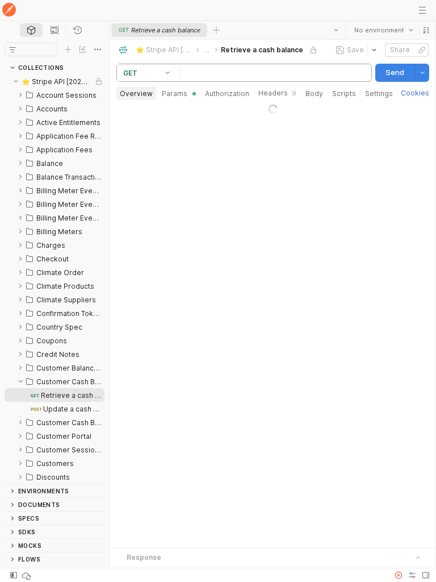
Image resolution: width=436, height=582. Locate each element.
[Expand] (20, 94)
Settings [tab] (379, 93)
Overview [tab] (136, 93)
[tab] (31, 30)
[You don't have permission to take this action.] (216, 30)
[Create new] (68, 49)
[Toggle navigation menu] (422, 10)
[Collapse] (15, 81)
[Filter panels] (12, 49)
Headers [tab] (277, 93)
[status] (27, 575)
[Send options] (422, 73)
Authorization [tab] (227, 93)
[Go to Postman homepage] (9, 10)
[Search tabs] (335, 30)
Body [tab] (314, 93)
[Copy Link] (421, 50)
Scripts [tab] (344, 93)
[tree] (54, 279)
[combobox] (383, 30)
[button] (426, 30)
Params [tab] (174, 93)
